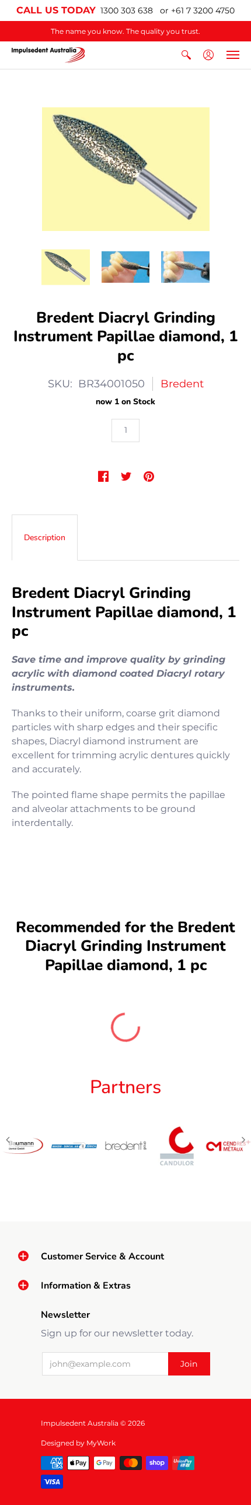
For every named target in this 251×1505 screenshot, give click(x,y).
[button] (186, 55)
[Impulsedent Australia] (48, 55)
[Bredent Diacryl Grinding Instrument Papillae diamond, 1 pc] (65, 267)
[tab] (45, 537)
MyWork (101, 1442)
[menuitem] (186, 55)
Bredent (182, 383)
